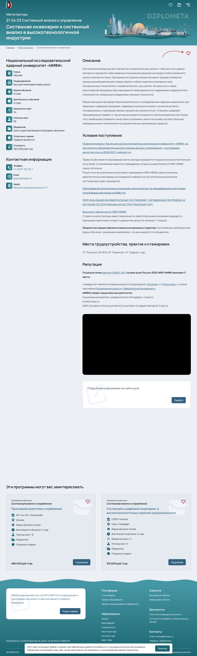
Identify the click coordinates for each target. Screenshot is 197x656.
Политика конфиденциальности (165, 614)
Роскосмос (169, 284)
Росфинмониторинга (108, 288)
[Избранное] (188, 53)
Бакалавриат (108, 622)
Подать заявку (70, 611)
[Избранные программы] (179, 5)
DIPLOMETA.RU (12, 652)
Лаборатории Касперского (139, 288)
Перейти (178, 400)
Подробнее (82, 562)
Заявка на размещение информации (120, 603)
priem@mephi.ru (23, 178)
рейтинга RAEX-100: (114, 272)
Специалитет (108, 627)
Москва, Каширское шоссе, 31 (31, 187)
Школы (105, 618)
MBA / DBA (107, 640)
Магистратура (25, 47)
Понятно (162, 648)
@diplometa (165, 640)
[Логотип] (9, 5)
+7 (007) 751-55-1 (23, 169)
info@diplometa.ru (165, 636)
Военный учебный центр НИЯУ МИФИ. (104, 211)
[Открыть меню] (188, 5)
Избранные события (159, 599)
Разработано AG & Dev (181, 652)
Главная (10, 47)
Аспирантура (108, 635)
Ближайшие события (159, 595)
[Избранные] (170, 5)
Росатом (152, 284)
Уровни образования (112, 599)
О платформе (108, 595)
